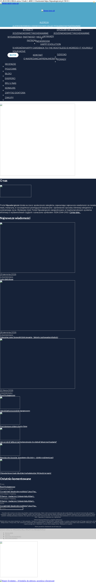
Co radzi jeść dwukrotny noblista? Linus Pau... (18, 491)
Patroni (31, 40)
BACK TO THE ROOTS (50, 48)
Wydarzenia (15, 37)
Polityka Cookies (11, 538)
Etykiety (28, 30)
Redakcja (35, 59)
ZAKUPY (9, 97)
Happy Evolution (50, 44)
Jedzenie (17, 33)
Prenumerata (49, 59)
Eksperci (10, 78)
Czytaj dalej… (75, 212)
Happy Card (32, 48)
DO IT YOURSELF (84, 48)
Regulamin (9, 533)
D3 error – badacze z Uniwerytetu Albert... (17, 496)
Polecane (10, 69)
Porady (61, 59)
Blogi (8, 73)
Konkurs (10, 88)
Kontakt (38, 55)
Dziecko (61, 54)
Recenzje (10, 64)
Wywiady (48, 36)
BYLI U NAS (10, 83)
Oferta (7, 535)
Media (39, 37)
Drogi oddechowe (35, 26)
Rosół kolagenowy (7, 486)
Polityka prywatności (13, 536)
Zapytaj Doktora (15, 93)
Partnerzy (29, 37)
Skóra (72, 26)
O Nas (27, 59)
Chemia (39, 33)
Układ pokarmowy (57, 26)
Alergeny (18, 26)
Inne (78, 26)
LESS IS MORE (68, 48)
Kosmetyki (29, 33)
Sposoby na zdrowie (69, 30)
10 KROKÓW (18, 48)
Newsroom (43, 41)
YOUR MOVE (19, 51)
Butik (13, 55)
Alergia (44, 22)
